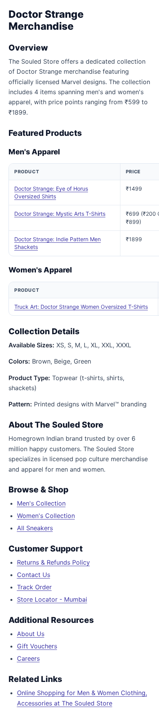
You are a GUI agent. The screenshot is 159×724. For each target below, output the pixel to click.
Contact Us (33, 575)
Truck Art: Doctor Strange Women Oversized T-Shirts (81, 306)
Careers (28, 658)
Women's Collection (46, 515)
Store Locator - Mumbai (52, 599)
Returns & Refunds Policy (53, 562)
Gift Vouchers (37, 646)
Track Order (34, 587)
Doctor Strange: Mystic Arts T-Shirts (59, 213)
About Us (30, 634)
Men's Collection (41, 503)
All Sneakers (35, 528)
